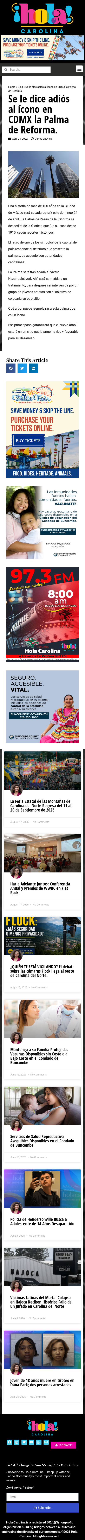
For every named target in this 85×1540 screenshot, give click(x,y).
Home (11, 86)
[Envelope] (46, 1442)
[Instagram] (16, 1442)
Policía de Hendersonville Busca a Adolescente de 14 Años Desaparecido (42, 1221)
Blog (20, 86)
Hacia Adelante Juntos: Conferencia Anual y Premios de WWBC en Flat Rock (40, 888)
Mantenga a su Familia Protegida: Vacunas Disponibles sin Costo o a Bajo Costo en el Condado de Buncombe (39, 1056)
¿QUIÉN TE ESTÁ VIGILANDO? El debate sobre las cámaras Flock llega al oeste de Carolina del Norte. (42, 971)
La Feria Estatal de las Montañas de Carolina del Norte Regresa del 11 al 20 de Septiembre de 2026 (40, 805)
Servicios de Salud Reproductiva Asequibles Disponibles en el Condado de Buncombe (42, 1141)
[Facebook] (9, 1442)
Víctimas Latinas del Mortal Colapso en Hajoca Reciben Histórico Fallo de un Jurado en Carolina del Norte (41, 1302)
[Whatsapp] (38, 1442)
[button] (79, 68)
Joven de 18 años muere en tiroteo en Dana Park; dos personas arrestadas (42, 1382)
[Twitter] (24, 1442)
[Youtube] (31, 1442)
